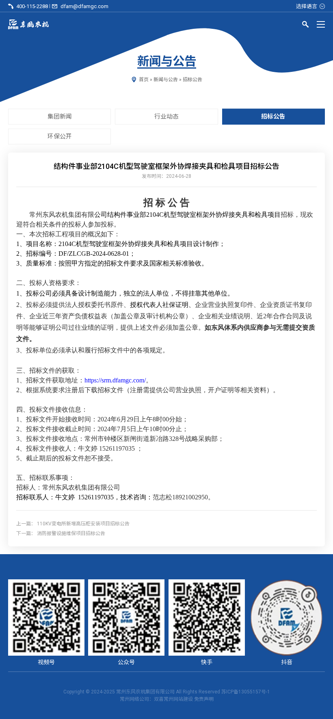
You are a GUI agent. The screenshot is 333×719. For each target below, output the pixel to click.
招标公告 (192, 79)
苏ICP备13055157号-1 (245, 692)
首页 (144, 79)
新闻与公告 (166, 79)
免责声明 (204, 699)
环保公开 (60, 136)
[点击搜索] (305, 25)
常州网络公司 (134, 699)
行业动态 (166, 116)
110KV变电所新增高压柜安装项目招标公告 (83, 523)
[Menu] (321, 24)
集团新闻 (60, 116)
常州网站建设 (178, 699)
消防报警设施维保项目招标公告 (71, 533)
